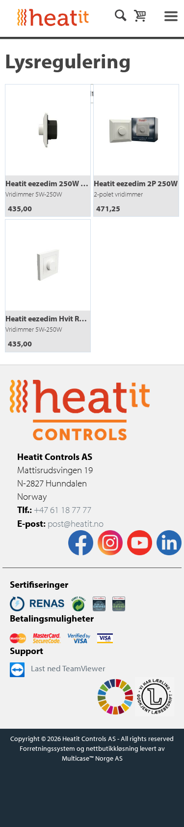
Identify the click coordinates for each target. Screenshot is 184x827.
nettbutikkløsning (112, 748)
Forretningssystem (47, 748)
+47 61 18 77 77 (62, 509)
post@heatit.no (76, 523)
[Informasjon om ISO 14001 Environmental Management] (118, 602)
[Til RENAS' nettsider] (37, 602)
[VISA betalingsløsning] (79, 637)
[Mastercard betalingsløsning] (18, 637)
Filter (92, 93)
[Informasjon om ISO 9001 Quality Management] (99, 602)
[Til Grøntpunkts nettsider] (78, 602)
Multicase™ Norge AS (92, 758)
